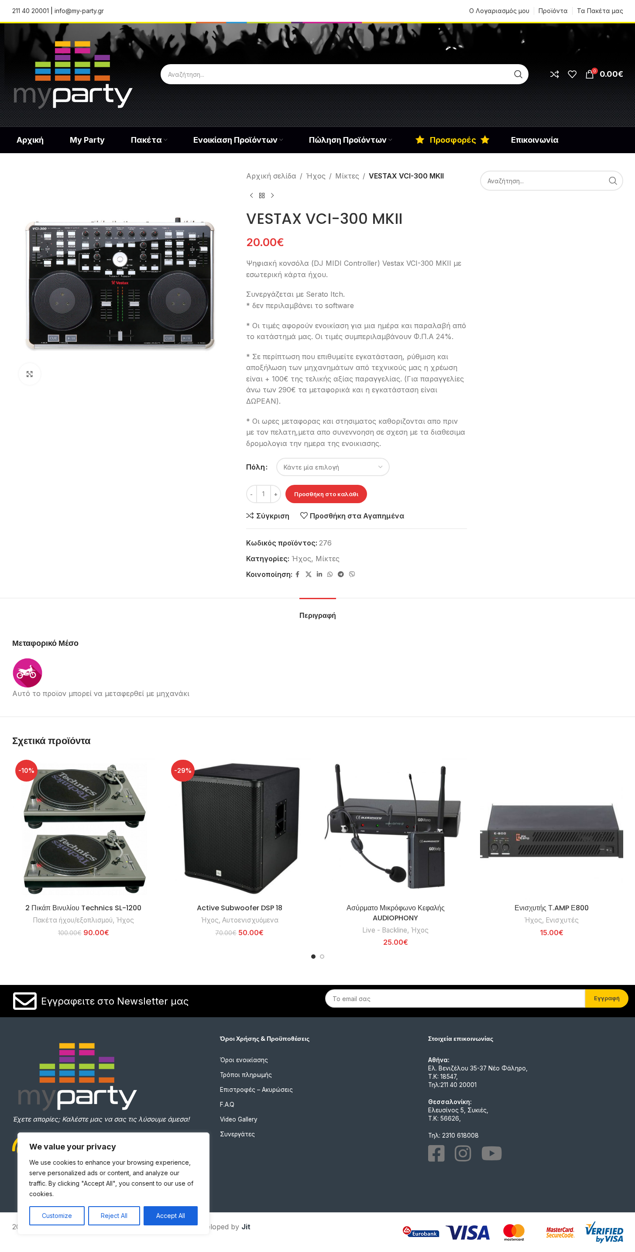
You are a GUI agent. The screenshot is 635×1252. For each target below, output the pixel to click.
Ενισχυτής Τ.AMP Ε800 (552, 908)
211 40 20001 (30, 10)
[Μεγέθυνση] (30, 374)
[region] (113, 1183)
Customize (57, 1215)
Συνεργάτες (237, 1134)
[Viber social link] (352, 574)
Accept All (170, 1215)
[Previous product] (251, 196)
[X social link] (308, 574)
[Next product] (272, 196)
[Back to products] (262, 196)
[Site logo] (73, 73)
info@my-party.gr (79, 10)
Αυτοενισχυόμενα (250, 920)
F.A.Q (227, 1104)
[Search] (518, 74)
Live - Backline (384, 930)
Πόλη (255, 467)
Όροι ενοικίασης (244, 1059)
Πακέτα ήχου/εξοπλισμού (73, 920)
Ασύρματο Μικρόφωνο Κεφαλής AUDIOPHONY (396, 913)
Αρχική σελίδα (271, 176)
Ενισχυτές (562, 920)
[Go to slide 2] (322, 956)
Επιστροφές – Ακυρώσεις (256, 1089)
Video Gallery (238, 1119)
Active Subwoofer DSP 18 (239, 908)
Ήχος (316, 176)
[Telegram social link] (341, 574)
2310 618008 (460, 1135)
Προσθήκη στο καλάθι (326, 494)
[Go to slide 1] (313, 956)
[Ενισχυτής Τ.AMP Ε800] (551, 828)
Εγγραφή (607, 998)
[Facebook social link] (297, 574)
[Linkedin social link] (319, 574)
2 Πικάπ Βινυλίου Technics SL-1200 (83, 908)
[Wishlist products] (572, 74)
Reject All (114, 1215)
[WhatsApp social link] (330, 574)
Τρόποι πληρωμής (246, 1074)
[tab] (317, 611)
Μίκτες (347, 176)
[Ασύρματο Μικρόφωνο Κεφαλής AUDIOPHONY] (395, 828)
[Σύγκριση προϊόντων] (554, 74)
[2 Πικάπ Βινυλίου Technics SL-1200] (83, 828)
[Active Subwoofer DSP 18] (239, 828)
